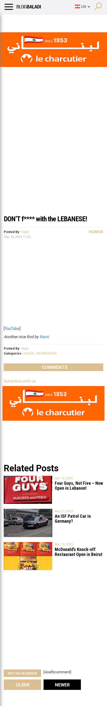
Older (22, 684)
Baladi (68, 21)
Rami (44, 336)
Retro (50, 21)
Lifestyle (11, 21)
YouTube (12, 328)
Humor (32, 21)
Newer (62, 684)
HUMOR (28, 353)
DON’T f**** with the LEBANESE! (45, 219)
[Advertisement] (53, 156)
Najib (25, 232)
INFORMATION (46, 353)
